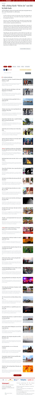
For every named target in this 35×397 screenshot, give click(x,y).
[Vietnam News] (20, 380)
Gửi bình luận (28, 73)
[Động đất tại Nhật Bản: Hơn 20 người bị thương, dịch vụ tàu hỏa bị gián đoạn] (28, 121)
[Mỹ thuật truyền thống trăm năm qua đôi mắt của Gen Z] (28, 180)
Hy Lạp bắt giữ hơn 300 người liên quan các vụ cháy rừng (11, 307)
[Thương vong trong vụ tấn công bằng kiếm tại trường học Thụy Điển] (28, 111)
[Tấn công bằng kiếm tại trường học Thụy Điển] (28, 280)
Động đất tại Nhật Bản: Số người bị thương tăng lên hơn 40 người (12, 80)
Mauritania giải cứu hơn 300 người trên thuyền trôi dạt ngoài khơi (12, 317)
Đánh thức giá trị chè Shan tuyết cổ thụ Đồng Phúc (11, 129)
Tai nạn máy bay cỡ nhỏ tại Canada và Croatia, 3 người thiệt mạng (12, 238)
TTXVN (20, 384)
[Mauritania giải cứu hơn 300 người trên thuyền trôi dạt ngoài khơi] (28, 319)
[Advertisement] (17, 57)
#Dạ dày (18, 66)
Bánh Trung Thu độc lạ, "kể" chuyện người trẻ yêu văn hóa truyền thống (11, 228)
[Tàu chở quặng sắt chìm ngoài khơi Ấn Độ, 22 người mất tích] (28, 101)
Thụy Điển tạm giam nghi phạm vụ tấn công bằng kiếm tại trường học (11, 90)
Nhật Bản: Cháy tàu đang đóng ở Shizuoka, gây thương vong (11, 366)
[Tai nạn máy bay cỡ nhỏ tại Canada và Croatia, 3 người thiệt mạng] (28, 240)
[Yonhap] (14, 380)
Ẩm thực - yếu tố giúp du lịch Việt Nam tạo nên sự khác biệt (12, 218)
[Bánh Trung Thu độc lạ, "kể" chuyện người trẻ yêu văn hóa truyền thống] (28, 230)
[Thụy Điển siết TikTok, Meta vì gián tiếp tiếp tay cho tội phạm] (28, 171)
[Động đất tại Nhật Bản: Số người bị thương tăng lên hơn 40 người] (28, 82)
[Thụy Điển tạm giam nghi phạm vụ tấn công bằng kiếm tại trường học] (28, 92)
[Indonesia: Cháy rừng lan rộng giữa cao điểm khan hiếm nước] (28, 339)
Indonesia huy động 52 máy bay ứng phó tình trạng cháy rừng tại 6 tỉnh (11, 258)
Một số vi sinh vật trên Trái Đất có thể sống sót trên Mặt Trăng (11, 198)
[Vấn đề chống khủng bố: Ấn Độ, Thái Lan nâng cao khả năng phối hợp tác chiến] (28, 270)
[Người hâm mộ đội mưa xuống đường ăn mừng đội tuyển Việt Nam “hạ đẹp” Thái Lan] (28, 151)
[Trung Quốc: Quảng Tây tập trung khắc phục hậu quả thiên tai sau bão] (28, 359)
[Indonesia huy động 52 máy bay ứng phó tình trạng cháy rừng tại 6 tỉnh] (28, 260)
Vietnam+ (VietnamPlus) (9, 0)
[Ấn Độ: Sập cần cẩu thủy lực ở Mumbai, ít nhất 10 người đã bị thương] (28, 289)
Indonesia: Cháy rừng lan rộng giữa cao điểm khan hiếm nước (11, 337)
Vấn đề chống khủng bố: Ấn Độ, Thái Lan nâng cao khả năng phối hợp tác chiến (11, 268)
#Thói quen (14, 66)
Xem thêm (17, 375)
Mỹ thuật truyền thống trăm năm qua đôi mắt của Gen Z (11, 179)
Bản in (9, 70)
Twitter (6, 70)
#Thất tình (5, 66)
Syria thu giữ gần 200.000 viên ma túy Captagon (10, 347)
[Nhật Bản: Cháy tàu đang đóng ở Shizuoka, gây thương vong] (28, 368)
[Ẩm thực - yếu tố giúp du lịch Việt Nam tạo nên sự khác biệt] (28, 220)
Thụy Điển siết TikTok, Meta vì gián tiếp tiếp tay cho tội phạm (12, 169)
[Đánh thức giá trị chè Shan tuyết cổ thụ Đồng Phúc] (28, 131)
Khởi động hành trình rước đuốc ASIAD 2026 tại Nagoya (12, 159)
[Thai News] (3, 380)
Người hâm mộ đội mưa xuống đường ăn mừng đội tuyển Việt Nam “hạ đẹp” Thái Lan (12, 149)
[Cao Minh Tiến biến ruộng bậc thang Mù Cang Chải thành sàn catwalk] (28, 249)
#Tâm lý (23, 66)
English (17, 0)
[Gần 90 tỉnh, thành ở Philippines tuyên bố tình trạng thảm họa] (28, 329)
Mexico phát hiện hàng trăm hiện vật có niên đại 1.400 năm (11, 188)
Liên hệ (31, 384)
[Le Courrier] (26, 380)
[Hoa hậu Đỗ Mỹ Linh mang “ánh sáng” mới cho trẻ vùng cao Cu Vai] (28, 210)
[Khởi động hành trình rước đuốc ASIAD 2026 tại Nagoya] (28, 161)
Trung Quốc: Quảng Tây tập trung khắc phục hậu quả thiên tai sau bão (11, 357)
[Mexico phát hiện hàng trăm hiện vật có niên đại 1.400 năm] (28, 190)
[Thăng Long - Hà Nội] (29, 0)
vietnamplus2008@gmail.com (22, 392)
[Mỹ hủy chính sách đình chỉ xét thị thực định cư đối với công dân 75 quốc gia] (28, 141)
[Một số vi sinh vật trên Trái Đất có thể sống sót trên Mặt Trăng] (28, 200)
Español (22, 0)
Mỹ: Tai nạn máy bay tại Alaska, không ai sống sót (11, 297)
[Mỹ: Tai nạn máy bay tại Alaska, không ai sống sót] (28, 299)
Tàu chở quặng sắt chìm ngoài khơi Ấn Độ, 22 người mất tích (11, 99)
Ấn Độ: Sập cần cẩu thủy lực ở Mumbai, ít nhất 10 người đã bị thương (11, 287)
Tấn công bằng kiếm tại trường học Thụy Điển (11, 277)
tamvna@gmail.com (19, 389)
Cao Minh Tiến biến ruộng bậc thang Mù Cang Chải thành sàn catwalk (11, 247)
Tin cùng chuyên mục (7, 77)
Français (20, 0)
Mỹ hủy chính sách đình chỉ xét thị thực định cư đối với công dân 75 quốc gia (12, 139)
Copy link (11, 70)
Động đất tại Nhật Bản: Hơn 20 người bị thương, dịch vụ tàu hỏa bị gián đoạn (12, 119)
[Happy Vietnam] (8, 380)
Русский (27, 0)
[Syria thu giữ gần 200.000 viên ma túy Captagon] (28, 349)
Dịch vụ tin (23, 384)
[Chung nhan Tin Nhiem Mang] (9, 394)
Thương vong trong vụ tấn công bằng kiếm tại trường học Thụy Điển (11, 109)
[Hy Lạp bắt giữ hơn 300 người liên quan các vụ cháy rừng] (28, 309)
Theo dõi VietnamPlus (23, 69)
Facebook (4, 70)
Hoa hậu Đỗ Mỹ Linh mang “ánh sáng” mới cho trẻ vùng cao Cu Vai (12, 208)
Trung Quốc (27, 66)
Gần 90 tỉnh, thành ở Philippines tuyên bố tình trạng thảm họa (11, 327)
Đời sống (3, 3)
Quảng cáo (27, 384)
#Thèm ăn (9, 66)
